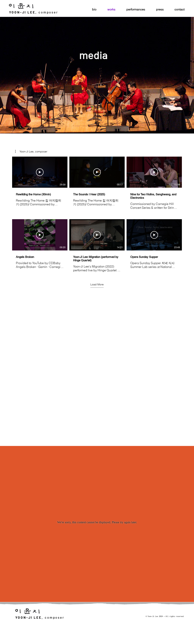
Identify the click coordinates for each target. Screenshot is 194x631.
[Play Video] (40, 172)
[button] (31, 151)
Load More (97, 284)
